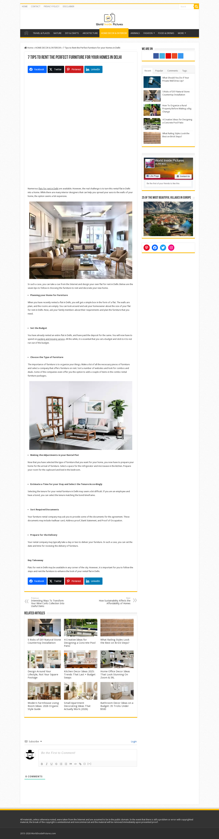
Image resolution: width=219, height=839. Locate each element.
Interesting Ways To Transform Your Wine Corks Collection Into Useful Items (47, 602)
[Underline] (51, 764)
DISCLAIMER (68, 6)
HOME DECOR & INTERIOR (114, 33)
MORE (181, 33)
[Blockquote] (70, 764)
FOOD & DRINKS (166, 33)
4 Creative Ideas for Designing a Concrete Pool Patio (79, 642)
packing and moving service (51, 339)
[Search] (196, 6)
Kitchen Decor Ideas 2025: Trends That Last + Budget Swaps (79, 674)
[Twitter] (162, 56)
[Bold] (42, 764)
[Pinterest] (168, 56)
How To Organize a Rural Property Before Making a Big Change (176, 108)
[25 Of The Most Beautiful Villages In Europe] (168, 218)
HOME (25, 6)
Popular (159, 70)
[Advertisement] (81, 108)
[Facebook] (156, 56)
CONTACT (35, 6)
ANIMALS (135, 33)
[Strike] (56, 764)
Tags (184, 70)
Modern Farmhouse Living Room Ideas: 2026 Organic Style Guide (43, 706)
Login (133, 741)
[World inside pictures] (109, 18)
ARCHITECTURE (90, 33)
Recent (148, 70)
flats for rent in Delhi (48, 188)
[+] (89, 763)
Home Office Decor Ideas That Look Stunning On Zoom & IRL (115, 674)
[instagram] (180, 56)
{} (84, 763)
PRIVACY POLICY (51, 6)
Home (26, 32)
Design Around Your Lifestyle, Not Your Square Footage (43, 674)
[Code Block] (75, 764)
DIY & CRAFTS (72, 33)
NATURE (57, 33)
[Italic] (46, 764)
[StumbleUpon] (174, 56)
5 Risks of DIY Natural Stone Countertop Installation (44, 641)
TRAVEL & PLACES (41, 33)
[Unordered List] (65, 764)
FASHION (148, 33)
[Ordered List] (61, 764)
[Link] (80, 764)
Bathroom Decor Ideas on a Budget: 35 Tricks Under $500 (116, 706)
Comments (172, 70)
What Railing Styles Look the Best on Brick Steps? (114, 641)
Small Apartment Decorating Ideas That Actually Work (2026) (77, 706)
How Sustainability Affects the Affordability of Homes (114, 601)
